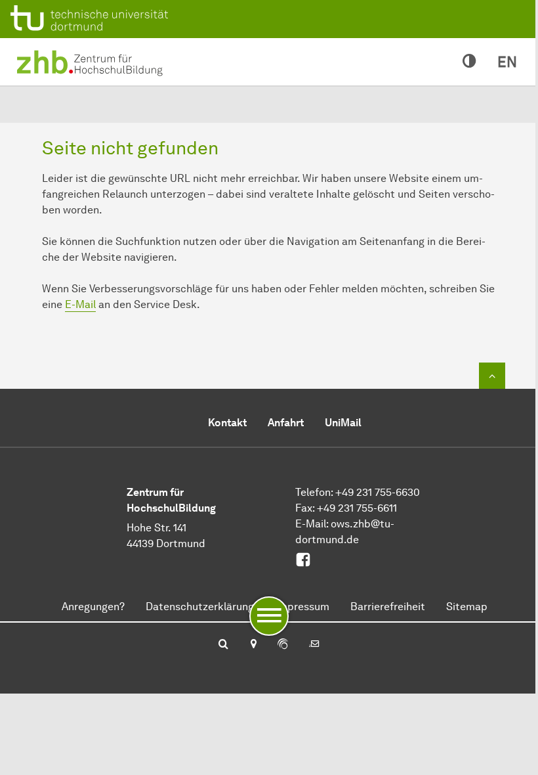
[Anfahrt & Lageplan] (253, 645)
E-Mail (80, 304)
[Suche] (223, 645)
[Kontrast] (469, 62)
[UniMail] (314, 645)
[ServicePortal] (283, 645)
